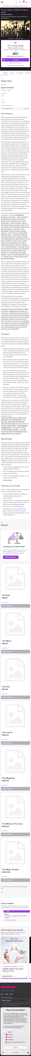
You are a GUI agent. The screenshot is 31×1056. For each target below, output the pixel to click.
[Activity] (23, 2)
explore (17, 934)
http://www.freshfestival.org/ (14, 506)
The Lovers (7, 732)
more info (3, 90)
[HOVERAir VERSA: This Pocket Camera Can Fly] (14, 950)
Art (2, 95)
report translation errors (13, 1005)
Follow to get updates (10, 920)
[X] (4, 994)
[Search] (16, 2)
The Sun (6, 686)
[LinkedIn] (11, 994)
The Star (6, 595)
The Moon (6, 641)
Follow (15, 59)
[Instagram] (9, 994)
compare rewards (10, 557)
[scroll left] (3, 28)
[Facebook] (2, 994)
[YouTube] (7, 994)
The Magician (8, 778)
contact (9, 90)
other (3, 102)
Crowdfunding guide (23, 907)
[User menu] (26, 2)
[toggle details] (27, 978)
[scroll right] (28, 28)
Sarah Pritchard (7, 14)
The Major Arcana (10, 869)
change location (23, 6)
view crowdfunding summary (15, 65)
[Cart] (20, 2)
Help (13, 907)
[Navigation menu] (29, 2)
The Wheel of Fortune (12, 823)
